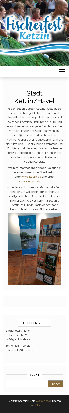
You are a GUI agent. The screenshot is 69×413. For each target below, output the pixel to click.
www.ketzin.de (31, 176)
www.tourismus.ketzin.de (34, 181)
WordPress (43, 401)
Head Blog (35, 405)
